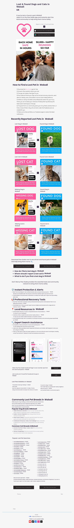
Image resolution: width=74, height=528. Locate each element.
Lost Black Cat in (42, 443)
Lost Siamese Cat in (42, 450)
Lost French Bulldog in (19, 451)
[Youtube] (30, 521)
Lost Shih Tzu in (17, 465)
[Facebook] (36, 521)
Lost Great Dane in (18, 471)
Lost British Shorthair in (43, 457)
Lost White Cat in (42, 445)
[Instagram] (38, 521)
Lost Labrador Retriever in (19, 443)
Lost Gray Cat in (41, 447)
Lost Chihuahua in (18, 450)
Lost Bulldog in (17, 453)
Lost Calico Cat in (42, 460)
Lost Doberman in (18, 466)
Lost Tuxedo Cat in (42, 462)
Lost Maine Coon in (42, 453)
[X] (41, 521)
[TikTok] (33, 521)
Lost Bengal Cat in (42, 455)
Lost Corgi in (17, 473)
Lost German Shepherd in (19, 445)
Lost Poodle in (17, 456)
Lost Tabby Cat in (42, 448)
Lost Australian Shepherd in (20, 470)
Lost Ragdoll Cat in (42, 458)
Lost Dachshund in (18, 461)
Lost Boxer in (17, 463)
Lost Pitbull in (17, 448)
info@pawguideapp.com (36, 516)
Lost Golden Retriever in (19, 441)
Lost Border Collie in (18, 468)
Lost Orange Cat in (42, 442)
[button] (16, 509)
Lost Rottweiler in (18, 458)
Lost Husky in (17, 446)
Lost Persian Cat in (42, 452)
